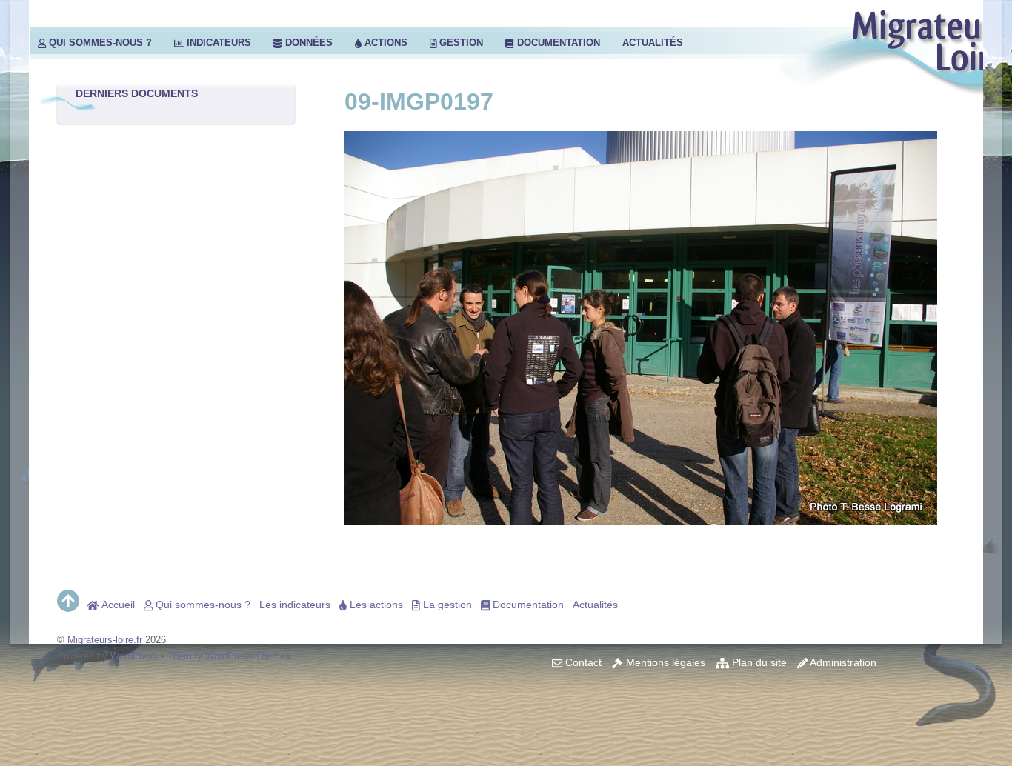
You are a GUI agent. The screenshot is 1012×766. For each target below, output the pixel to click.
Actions (384, 42)
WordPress (134, 656)
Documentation (557, 42)
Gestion (459, 42)
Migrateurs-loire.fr (104, 639)
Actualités (652, 42)
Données (307, 42)
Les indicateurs (294, 604)
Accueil (116, 604)
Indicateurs (217, 42)
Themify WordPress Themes (228, 656)
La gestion (446, 604)
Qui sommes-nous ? (99, 42)
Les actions (375, 604)
